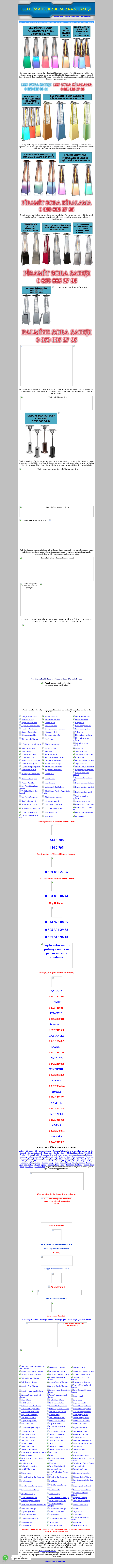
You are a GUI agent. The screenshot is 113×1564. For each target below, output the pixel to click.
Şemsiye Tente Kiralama (29, 1386)
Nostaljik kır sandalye (80, 1505)
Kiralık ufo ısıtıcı (50, 748)
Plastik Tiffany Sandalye (57, 1501)
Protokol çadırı (26, 1443)
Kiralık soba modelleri (29, 732)
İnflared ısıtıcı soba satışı (53, 767)
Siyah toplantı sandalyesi (30, 1490)
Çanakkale (88, 1153)
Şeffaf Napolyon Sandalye (30, 1501)
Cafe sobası (79, 732)
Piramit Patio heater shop (84, 812)
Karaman (23, 1159)
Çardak (51, 1455)
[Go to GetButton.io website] (5, 1561)
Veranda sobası (50, 723)
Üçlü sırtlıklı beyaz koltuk (58, 1406)
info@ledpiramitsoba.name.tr (56, 1269)
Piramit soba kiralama (52, 720)
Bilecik (69, 1153)
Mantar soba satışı (28, 720)
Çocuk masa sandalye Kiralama (32, 1371)
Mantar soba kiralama (82, 716)
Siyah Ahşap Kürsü (56, 1525)
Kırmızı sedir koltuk (80, 1424)
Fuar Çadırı (53, 1452)
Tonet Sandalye (54, 1494)
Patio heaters (79, 816)
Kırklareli (68, 1159)
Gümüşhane (33, 1157)
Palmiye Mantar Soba (72, 16)
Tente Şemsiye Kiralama (81, 1382)
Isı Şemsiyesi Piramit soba (54, 808)
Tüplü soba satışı (81, 751)
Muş (70, 1161)
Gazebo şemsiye (78, 1396)
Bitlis (81, 1153)
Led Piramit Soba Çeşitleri (84, 787)
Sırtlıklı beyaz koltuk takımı (31, 1406)
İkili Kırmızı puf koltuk (57, 1418)
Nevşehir (76, 1161)
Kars (30, 1159)
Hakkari (49, 1157)
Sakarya (37, 1163)
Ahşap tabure (77, 1511)
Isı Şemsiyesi (79, 757)
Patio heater (49, 816)
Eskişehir (88, 1155)
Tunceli (88, 1163)
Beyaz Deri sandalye (80, 1403)
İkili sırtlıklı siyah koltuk (57, 1412)
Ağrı (36, 1151)
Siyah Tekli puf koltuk (57, 1421)
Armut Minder (26, 1525)
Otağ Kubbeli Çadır (28, 1469)
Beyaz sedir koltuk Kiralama (31, 1374)
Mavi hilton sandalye (28, 1509)
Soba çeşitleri (80, 748)
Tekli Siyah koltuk (27, 1440)
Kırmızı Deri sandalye (57, 1431)
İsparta (43, 1165)
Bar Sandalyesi (26, 1481)
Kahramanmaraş (78, 1157)
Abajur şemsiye (26, 1463)
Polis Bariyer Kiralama (29, 1382)
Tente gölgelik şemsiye (81, 1455)
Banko (75, 1509)
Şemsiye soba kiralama (29, 729)
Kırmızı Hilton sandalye (57, 1509)
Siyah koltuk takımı (56, 1437)
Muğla (64, 1161)
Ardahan (77, 1151)
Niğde (83, 1161)
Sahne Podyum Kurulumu (82, 1440)
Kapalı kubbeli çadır (80, 1469)
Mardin (51, 1161)
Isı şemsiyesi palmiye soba (84, 770)
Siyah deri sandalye (28, 1437)
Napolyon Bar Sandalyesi (58, 1477)
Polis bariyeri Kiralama (57, 1367)
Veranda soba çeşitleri (29, 779)
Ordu (89, 1161)
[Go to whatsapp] (5, 1557)
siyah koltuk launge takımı (82, 1409)
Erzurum (72, 1155)
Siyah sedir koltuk (27, 1424)
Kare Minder (77, 1522)
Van (25, 1165)
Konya (90, 1159)
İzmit (62, 1165)
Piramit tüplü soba (28, 757)
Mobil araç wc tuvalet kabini (83, 1443)
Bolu (50, 1153)
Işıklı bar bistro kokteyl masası (31, 1486)
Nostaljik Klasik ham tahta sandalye (33, 1505)
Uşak (21, 1165)
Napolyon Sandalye (28, 1494)
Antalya (70, 1151)
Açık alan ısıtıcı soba (28, 754)
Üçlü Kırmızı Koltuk (80, 1431)
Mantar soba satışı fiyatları (31, 760)
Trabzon (81, 1163)
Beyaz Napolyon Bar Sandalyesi (32, 1477)
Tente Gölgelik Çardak (57, 1466)
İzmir (57, 1165)
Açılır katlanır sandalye (29, 1498)
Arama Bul (60, 1561)
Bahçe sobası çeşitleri (29, 735)
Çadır (75, 1452)
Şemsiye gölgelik (79, 1466)
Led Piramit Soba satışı (30, 797)
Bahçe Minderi (26, 1522)
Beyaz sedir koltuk (55, 1424)
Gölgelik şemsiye (27, 1455)
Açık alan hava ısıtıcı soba (30, 726)
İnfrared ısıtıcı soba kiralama (31, 744)
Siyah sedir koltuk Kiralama (59, 1374)
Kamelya (52, 1463)
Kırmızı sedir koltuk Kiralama (83, 1371)
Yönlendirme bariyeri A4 (81, 1473)
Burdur (56, 1153)
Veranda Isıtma (50, 779)
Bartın (30, 1153)
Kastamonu (37, 1159)
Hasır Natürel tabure (28, 1514)
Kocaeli (83, 1159)
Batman (37, 1153)
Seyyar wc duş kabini (56, 1446)
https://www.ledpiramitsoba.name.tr (56, 1244)
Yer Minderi (53, 1522)
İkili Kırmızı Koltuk (28, 1434)
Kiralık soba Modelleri (52, 801)
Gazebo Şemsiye (79, 1449)
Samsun (45, 1163)
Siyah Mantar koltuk (56, 1403)
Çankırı (23, 1155)
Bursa (63, 1153)
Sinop (51, 1163)
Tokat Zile (29, 1167)
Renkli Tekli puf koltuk (81, 1418)
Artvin (84, 1151)
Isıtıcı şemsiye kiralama (83, 726)
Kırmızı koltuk (54, 1415)
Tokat (75, 1163)
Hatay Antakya (59, 1157)
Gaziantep (23, 1157)
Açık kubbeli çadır (55, 1469)
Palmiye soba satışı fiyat (53, 763)
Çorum (30, 1155)
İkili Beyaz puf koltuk (80, 1415)
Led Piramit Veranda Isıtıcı (84, 783)
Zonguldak (70, 1165)
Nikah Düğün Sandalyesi (82, 1490)
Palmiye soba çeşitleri (82, 729)
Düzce (52, 1155)
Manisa (44, 1161)
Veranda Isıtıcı (50, 783)
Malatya (37, 1161)
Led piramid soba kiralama (84, 760)
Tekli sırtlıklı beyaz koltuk (30, 1409)
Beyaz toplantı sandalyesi (82, 1486)
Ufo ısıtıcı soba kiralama (30, 739)
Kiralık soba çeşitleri (29, 801)
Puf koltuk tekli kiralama (81, 1374)
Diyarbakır (45, 1155)
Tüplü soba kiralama (52, 744)
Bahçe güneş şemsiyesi (29, 1466)
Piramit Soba (85, 16)
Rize (31, 1163)
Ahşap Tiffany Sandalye (81, 1501)
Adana (21, 1151)
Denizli (36, 1155)
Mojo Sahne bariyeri (80, 1427)
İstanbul (51, 1165)
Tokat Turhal (40, 1167)
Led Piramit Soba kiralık (83, 792)
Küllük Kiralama (79, 1367)
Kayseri (46, 1159)
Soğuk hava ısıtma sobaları (84, 754)
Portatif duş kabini (27, 1446)
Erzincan (80, 1155)
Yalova (30, 1165)
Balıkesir (23, 1153)
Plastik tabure (77, 1514)
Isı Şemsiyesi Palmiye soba (84, 804)
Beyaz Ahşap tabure (28, 1511)
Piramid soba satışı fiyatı (30, 763)
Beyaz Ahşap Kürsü (80, 1525)
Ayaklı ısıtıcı (49, 739)
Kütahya (29, 1161)
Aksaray (48, 1151)
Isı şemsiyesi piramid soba (31, 774)
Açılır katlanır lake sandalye (59, 1498)
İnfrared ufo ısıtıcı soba (30, 812)
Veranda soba (49, 774)
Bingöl (75, 1153)
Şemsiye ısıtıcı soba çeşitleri (54, 757)
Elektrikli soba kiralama (83, 735)
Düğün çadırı (26, 1473)
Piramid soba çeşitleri (29, 770)
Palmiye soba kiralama (29, 716)
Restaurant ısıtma (51, 754)
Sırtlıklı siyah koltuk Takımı (59, 1409)
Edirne (58, 1155)
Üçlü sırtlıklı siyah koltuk (82, 1412)
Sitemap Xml (50, 1561)
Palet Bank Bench (27, 1403)
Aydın (91, 1151)
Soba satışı (48, 751)
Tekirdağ (67, 1163)
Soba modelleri (27, 751)
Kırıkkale (59, 1159)
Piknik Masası (26, 1400)
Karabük (89, 1157)
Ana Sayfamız (59, 16)
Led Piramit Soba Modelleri (54, 787)
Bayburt (44, 1153)
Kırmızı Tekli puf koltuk (81, 1421)
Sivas (56, 1163)
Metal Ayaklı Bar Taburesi (82, 1477)
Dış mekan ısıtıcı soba (29, 723)
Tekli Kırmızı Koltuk (56, 1434)
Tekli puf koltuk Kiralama (30, 1378)
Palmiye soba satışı (51, 716)
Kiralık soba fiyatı (51, 732)
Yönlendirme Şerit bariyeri (30, 1427)
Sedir (51, 1443)
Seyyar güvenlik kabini (29, 1449)
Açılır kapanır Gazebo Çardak (83, 1463)
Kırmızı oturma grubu (80, 1434)
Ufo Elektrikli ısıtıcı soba (53, 804)
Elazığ (65, 1155)
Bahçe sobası (79, 723)
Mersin (58, 1161)
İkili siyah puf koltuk (28, 1418)
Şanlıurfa (78, 1165)
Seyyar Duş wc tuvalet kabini (59, 1449)
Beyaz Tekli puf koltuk (29, 1421)
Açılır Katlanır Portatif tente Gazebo (33, 1452)
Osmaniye (24, 1163)
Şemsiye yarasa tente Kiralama (32, 1391)
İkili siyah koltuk (79, 1437)
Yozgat (37, 1165)
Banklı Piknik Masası (56, 1400)
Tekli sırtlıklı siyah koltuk (30, 1412)
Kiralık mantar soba (28, 748)
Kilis (23, 1161)
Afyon (41, 1151)
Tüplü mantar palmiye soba (31, 767)
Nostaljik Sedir (54, 1490)
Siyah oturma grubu (56, 1440)
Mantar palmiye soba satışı (84, 767)
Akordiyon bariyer (27, 1431)
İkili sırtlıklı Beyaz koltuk (82, 1406)
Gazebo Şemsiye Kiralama (58, 1382)
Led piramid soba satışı (53, 760)
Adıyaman (29, 1151)
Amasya (56, 1151)
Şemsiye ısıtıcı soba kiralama (55, 729)
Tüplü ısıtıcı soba (51, 726)
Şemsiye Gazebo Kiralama (58, 1386)
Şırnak (86, 1165)
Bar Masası (53, 1481)
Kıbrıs (52, 1159)
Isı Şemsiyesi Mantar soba (31, 808)
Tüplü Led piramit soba (29, 1518)
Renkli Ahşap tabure (56, 1511)
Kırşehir (76, 1159)
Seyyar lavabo (78, 1446)
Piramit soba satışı (81, 720)
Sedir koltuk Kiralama (57, 1371)
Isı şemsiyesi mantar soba (53, 770)
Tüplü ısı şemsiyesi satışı (53, 797)
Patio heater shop (51, 812)
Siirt (61, 1163)
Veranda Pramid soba (29, 783)
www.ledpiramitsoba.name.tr (56, 1249)
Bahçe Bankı (77, 1400)
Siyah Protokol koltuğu (29, 1415)
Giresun (42, 1157)
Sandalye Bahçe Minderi (58, 1518)
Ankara (63, 1151)
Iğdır (68, 1157)
